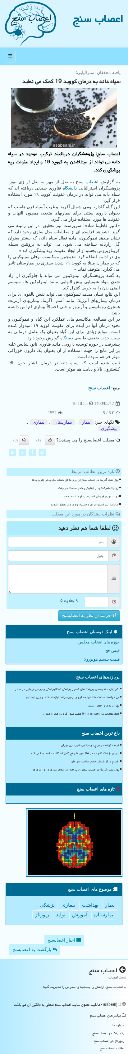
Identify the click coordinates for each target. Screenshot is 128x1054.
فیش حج (112, 650)
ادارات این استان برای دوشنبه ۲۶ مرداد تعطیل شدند (85, 504)
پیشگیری (109, 428)
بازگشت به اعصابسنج (32, 949)
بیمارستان (63, 422)
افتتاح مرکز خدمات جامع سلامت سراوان (95, 761)
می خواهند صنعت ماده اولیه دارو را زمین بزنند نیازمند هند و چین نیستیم (72, 697)
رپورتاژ (42, 914)
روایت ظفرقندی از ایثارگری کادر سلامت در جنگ (88, 488)
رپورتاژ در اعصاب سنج (109, 1040)
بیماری (38, 422)
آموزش (79, 914)
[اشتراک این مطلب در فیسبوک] (32, 452)
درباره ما (118, 1025)
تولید (60, 914)
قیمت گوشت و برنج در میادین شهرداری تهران (90, 745)
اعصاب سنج (98, 18)
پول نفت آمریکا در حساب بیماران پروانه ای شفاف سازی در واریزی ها (75, 480)
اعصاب (92, 182)
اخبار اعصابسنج (62, 940)
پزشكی (47, 905)
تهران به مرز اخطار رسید (103, 705)
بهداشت (90, 905)
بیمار (86, 422)
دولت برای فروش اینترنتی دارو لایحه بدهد (91, 496)
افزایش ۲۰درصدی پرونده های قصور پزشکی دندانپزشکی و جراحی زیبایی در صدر (67, 689)
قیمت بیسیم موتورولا (102, 659)
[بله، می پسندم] (50, 440)
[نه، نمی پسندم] (24, 440)
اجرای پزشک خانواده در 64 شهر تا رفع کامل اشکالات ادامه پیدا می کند (74, 753)
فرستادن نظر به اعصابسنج (87, 615)
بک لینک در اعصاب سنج (108, 1033)
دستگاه (66, 338)
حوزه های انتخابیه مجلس (99, 642)
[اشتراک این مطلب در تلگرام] (42, 452)
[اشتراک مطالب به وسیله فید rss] (12, 452)
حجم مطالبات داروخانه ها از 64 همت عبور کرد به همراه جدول (81, 714)
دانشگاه (70, 188)
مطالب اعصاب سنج (112, 1048)
